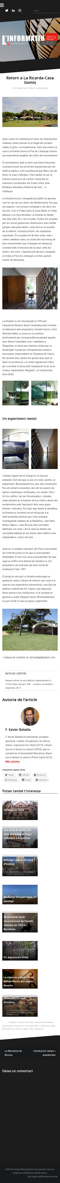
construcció (19, 1026)
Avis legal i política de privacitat (43, 1176)
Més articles (12, 761)
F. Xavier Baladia (40, 88)
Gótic (36, 1026)
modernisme (44, 1026)
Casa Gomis (7, 1026)
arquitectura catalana (44, 1022)
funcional (29, 1026)
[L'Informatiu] (30, 39)
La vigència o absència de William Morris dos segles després (19, 981)
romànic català (21, 1029)
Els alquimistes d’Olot (16, 957)
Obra (53, 1026)
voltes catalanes (36, 1029)
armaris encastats (26, 1022)
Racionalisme (8, 1029)
